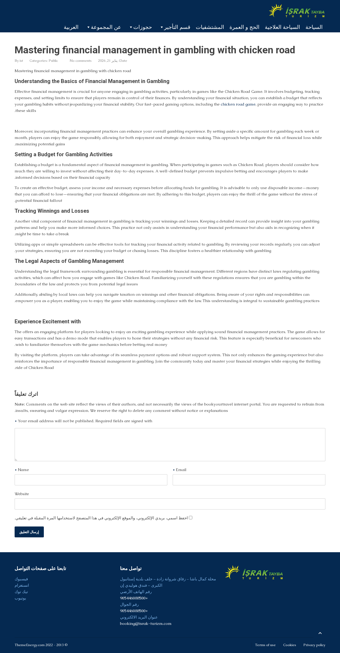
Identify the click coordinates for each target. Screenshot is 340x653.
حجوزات (142, 27)
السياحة (314, 27)
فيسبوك (21, 578)
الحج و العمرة (245, 27)
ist (21, 60)
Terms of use (265, 645)
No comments (81, 60)
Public (53, 60)
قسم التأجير (177, 27)
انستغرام (22, 585)
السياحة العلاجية (282, 27)
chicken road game (238, 104)
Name (22, 469)
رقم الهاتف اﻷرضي (136, 591)
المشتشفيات (210, 27)
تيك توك (21, 591)
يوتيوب (20, 597)
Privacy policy (314, 645)
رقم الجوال (129, 604)
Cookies (289, 645)
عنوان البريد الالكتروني (139, 617)
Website (22, 493)
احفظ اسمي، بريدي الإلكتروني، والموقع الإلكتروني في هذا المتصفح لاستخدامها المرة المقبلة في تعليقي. (101, 517)
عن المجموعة (106, 27)
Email (179, 469)
